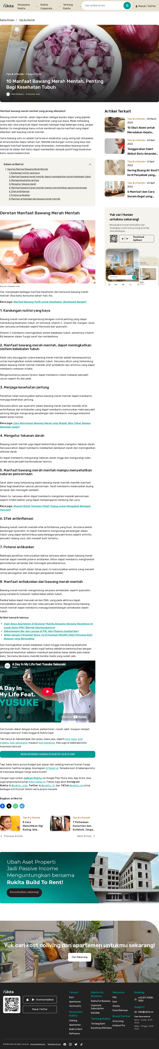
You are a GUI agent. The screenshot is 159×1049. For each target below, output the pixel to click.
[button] (145, 6)
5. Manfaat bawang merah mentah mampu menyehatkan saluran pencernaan (48, 187)
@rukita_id (48, 785)
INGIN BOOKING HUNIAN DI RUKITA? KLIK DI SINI (48, 754)
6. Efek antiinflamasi (19, 191)
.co (43, 781)
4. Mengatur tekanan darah (22, 184)
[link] (136, 238)
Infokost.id (52, 768)
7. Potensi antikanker (19, 195)
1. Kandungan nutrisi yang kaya (24, 173)
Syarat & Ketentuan (37, 1044)
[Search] (127, 5)
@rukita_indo (19, 785)
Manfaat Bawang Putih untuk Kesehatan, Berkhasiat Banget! (49, 301)
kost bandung (47, 742)
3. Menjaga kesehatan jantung (24, 180)
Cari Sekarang (79, 957)
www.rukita (35, 781)
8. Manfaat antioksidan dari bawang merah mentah (34, 199)
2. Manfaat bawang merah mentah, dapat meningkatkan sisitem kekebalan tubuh (50, 176)
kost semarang (18, 742)
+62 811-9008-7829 (146, 999)
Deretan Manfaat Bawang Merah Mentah (27, 169)
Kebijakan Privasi (54, 1044)
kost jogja (71, 739)
